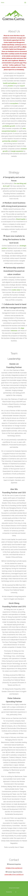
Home (2, 2)
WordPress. (19, 892)
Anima (13, 892)
